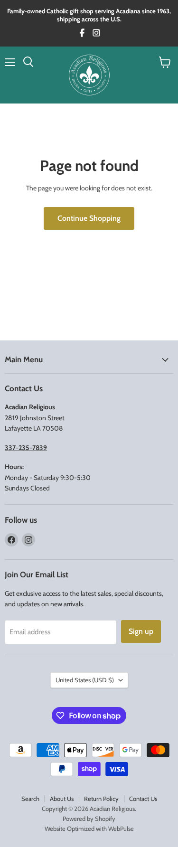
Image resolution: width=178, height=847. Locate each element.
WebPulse (121, 828)
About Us (62, 798)
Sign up (141, 631)
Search (30, 798)
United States (85, 680)
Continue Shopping (89, 218)
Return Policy (101, 798)
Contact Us (143, 798)
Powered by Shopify (89, 818)
